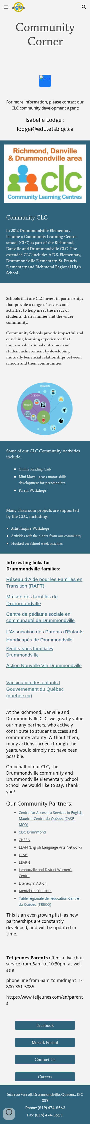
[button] (6, 7)
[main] (45, 34)
